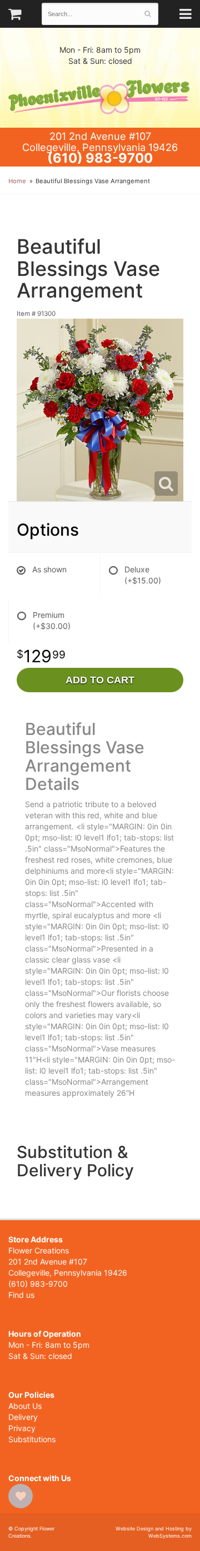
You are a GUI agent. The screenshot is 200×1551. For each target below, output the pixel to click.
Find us (21, 1295)
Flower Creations (100, 97)
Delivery (23, 1417)
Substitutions (32, 1439)
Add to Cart (100, 680)
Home (17, 181)
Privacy (22, 1428)
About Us (25, 1406)
